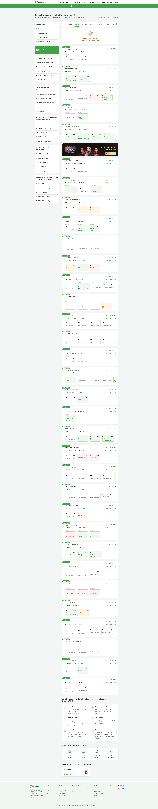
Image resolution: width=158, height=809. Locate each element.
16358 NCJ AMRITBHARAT (72, 409)
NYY (84, 163)
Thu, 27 (107, 24)
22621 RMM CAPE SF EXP (71, 68)
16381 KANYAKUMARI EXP (72, 296)
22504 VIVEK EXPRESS (71, 525)
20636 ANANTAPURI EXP (71, 428)
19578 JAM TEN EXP (70, 486)
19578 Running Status (111, 489)
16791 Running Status (111, 663)
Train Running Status (104, 2)
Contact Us (75, 788)
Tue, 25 (92, 24)
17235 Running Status (111, 221)
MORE (117, 2)
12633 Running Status (111, 129)
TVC (69, 260)
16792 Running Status (111, 109)
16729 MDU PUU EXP (70, 49)
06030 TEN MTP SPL (70, 564)
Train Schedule (88, 2)
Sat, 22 (70, 24)
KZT (69, 353)
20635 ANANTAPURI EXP (71, 277)
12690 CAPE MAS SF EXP (71, 583)
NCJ (69, 71)
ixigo (87, 788)
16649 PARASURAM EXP (71, 505)
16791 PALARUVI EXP (70, 660)
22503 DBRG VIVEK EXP (71, 448)
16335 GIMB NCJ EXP (70, 257)
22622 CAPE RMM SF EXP (71, 680)
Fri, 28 (114, 24)
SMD (83, 109)
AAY (69, 51)
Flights (49, 790)
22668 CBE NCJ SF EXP (71, 88)
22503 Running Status (110, 450)
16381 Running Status (111, 299)
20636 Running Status (110, 431)
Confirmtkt (111, 788)
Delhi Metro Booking (69, 772)
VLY (69, 90)
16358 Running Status (111, 411)
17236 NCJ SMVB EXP (70, 544)
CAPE (84, 71)
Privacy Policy (98, 788)
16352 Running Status (111, 240)
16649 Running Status (111, 508)
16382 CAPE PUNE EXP (71, 315)
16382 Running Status (111, 318)
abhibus (88, 790)
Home (37, 11)
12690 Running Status (111, 585)
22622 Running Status (110, 682)
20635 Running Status (110, 279)
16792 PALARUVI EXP (70, 107)
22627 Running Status (110, 392)
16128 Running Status (111, 202)
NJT (83, 51)
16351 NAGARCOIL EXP (71, 180)
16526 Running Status (111, 372)
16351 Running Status (111, 182)
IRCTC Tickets (64, 2)
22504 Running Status (110, 527)
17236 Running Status (111, 547)
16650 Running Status (111, 163)
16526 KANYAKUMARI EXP (72, 370)
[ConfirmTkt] (35, 787)
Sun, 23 (77, 24)
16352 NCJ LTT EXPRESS (71, 238)
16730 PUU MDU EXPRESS (71, 602)
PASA (69, 163)
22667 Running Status (110, 624)
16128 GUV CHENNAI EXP (71, 199)
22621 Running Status (111, 71)
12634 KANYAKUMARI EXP (72, 467)
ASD (69, 109)
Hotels (49, 792)
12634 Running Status (111, 469)
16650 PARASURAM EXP (71, 161)
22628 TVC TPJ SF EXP (71, 351)
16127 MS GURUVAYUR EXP (72, 641)
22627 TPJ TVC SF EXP (71, 389)
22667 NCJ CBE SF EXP (71, 622)
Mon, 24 (84, 24)
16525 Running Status (111, 336)
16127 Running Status (111, 643)
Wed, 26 (100, 24)
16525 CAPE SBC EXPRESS (72, 333)
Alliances (74, 792)
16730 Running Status (111, 605)
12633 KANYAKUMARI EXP (72, 126)
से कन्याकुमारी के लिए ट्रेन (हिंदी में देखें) (108, 17)
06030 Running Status (110, 566)
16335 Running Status (111, 260)
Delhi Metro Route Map (69, 774)
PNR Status (76, 2)
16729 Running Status (111, 51)
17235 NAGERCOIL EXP (71, 219)
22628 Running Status (110, 353)
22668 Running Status (110, 90)
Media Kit (74, 790)
